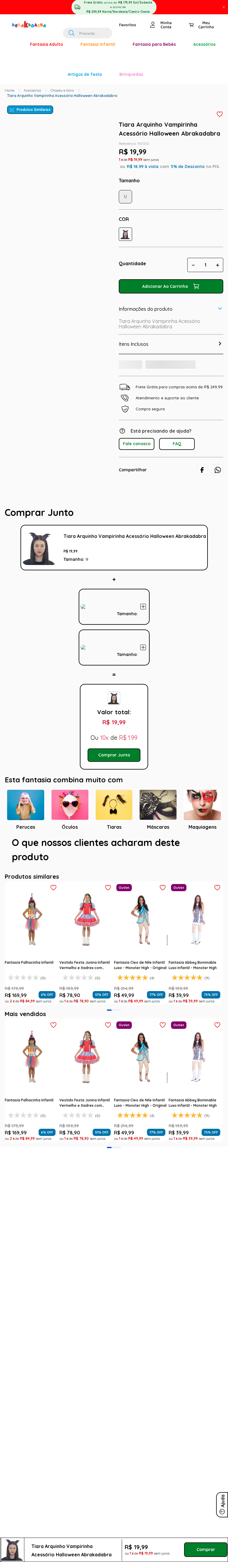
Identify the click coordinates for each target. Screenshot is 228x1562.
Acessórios (32, 6)
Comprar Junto (114, 710)
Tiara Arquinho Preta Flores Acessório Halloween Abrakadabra (127, 578)
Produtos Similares (33, 25)
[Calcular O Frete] (139, 288)
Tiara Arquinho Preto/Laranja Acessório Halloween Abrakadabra (127, 522)
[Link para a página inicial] (9, 6)
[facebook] (202, 395)
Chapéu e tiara (62, 6)
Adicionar (200, 539)
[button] (125, 150)
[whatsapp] (217, 395)
